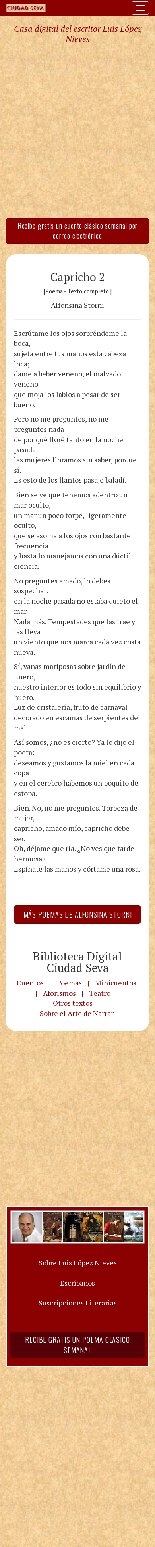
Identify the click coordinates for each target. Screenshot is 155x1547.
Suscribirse (38, 834)
